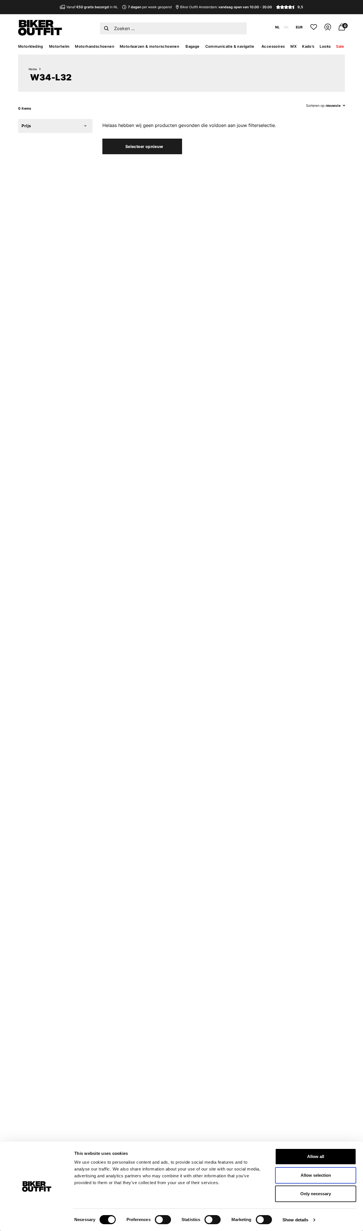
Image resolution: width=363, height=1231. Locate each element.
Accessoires (273, 46)
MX (293, 46)
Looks (325, 46)
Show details (295, 1219)
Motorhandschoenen (94, 46)
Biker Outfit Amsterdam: (226, 7)
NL (277, 27)
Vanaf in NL (92, 7)
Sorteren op (315, 105)
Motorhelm (59, 46)
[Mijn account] (327, 29)
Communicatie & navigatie (229, 46)
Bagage (192, 46)
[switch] (163, 1219)
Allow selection (316, 1175)
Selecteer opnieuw (144, 146)
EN (286, 27)
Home (33, 69)
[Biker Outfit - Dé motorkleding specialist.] (40, 34)
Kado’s (308, 46)
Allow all (315, 1156)
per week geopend (149, 7)
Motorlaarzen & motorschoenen (149, 46)
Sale (340, 46)
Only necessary (315, 1193)
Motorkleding (30, 46)
